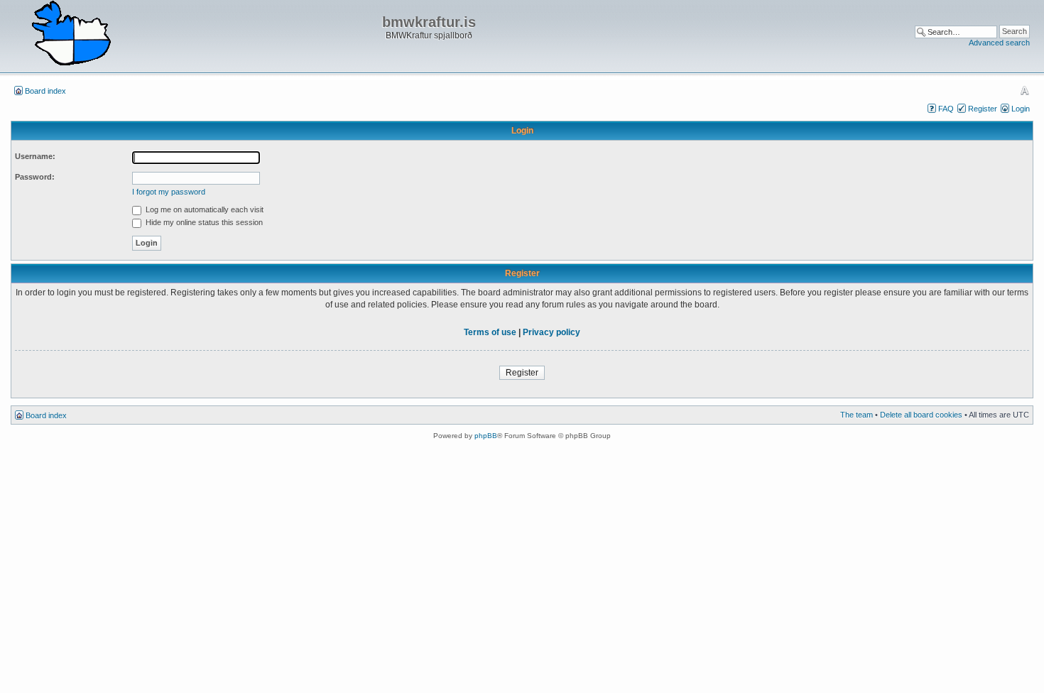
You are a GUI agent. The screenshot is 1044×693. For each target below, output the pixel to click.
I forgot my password (168, 191)
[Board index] (71, 34)
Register (982, 108)
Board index (45, 91)
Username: (35, 156)
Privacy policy (551, 332)
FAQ (946, 108)
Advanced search (999, 42)
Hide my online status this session (203, 222)
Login (1020, 108)
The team (856, 414)
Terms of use (490, 332)
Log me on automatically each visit (203, 209)
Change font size (1024, 90)
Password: (35, 177)
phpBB (485, 436)
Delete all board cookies (921, 414)
